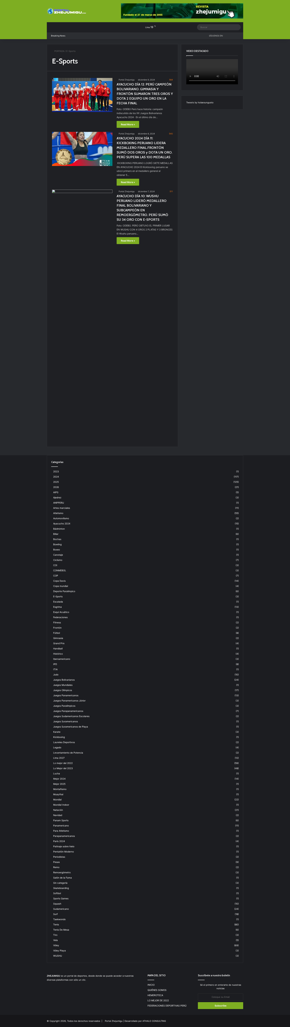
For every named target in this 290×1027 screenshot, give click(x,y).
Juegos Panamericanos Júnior (69, 700)
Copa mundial (60, 586)
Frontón (57, 627)
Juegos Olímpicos (62, 690)
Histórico (58, 653)
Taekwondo (59, 919)
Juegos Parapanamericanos (68, 711)
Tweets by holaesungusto (199, 102)
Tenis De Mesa (61, 929)
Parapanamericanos (64, 836)
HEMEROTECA (155, 995)
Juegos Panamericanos (65, 695)
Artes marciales (61, 508)
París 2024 (59, 841)
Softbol (57, 893)
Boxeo (56, 549)
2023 (56, 471)
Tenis (56, 924)
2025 (56, 482)
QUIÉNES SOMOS (157, 990)
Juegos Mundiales (62, 685)
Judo (55, 674)
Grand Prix (58, 643)
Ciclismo (57, 560)
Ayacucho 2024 (61, 523)
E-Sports (58, 596)
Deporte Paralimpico (64, 591)
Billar (55, 534)
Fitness (57, 622)
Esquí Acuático (61, 612)
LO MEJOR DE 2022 (158, 1000)
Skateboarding (61, 888)
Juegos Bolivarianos (64, 679)
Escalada (58, 601)
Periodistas (59, 856)
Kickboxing (59, 737)
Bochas (57, 539)
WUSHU (57, 955)
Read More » (128, 124)
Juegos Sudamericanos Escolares (71, 716)
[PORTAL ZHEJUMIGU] (67, 11)
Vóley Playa (59, 950)
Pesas (56, 862)
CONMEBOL (59, 570)
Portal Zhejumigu (127, 79)
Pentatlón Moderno (63, 851)
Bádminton (59, 528)
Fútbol (56, 633)
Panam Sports (60, 820)
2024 (56, 476)
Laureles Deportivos (64, 742)
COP (55, 575)
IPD (55, 664)
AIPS (55, 492)
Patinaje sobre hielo (63, 846)
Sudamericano (61, 909)
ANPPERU (58, 502)
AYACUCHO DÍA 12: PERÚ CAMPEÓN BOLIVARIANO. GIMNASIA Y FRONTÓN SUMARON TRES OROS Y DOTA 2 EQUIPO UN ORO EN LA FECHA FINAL (145, 93)
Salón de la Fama (62, 877)
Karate (56, 732)
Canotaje (58, 554)
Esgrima (57, 607)
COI (55, 565)
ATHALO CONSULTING (154, 1021)
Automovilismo (61, 518)
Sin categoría (60, 883)
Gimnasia (58, 638)
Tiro (55, 935)
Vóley (56, 945)
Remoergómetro (62, 872)
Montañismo (59, 789)
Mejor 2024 (59, 778)
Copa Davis (59, 581)
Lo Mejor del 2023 (63, 768)
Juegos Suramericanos (65, 721)
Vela (55, 940)
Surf (55, 914)
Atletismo (58, 513)
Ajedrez (57, 497)
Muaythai (58, 794)
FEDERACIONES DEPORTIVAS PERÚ (167, 1005)
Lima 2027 (59, 758)
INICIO (151, 984)
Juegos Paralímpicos (64, 705)
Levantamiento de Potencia (68, 752)
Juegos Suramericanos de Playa (70, 726)
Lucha (56, 773)
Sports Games (60, 898)
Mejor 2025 (59, 784)
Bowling (57, 544)
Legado (57, 747)
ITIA (55, 669)
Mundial (57, 799)
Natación (58, 810)
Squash (57, 903)
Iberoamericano (61, 659)
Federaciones (60, 617)
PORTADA (59, 51)
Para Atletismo (61, 830)
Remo (56, 867)
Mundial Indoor (61, 804)
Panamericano (61, 825)
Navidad (57, 815)
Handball (58, 648)
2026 (56, 487)
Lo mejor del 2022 (63, 763)
